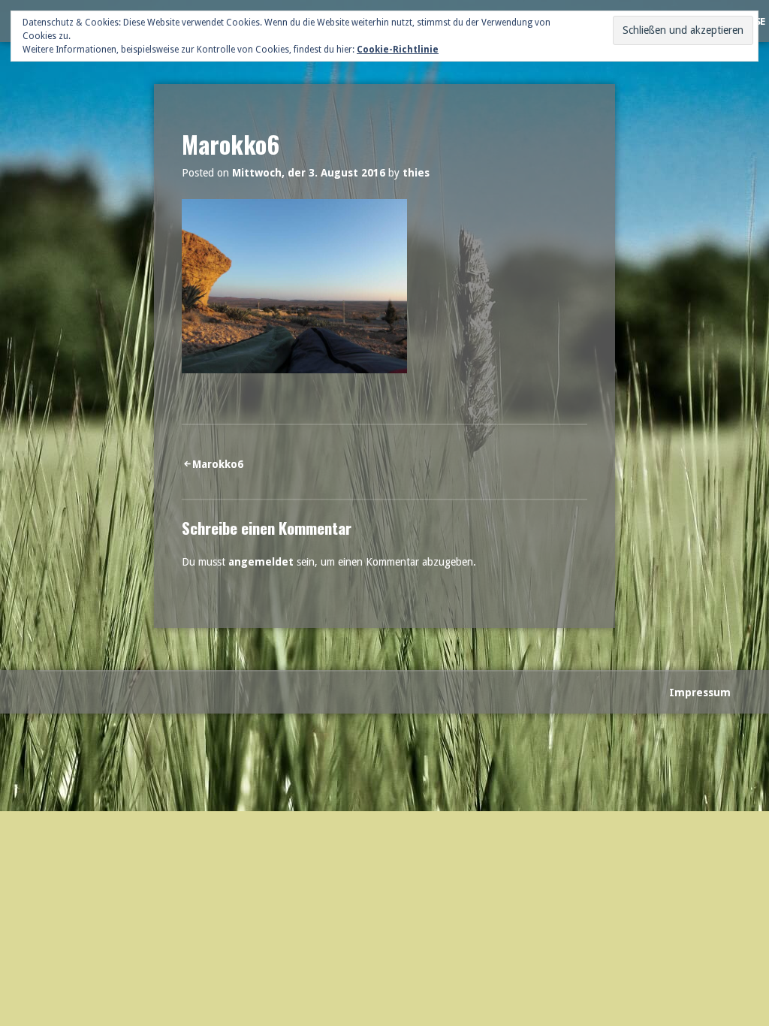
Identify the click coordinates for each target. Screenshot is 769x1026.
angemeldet (261, 562)
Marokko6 (217, 464)
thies (416, 173)
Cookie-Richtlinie (398, 49)
